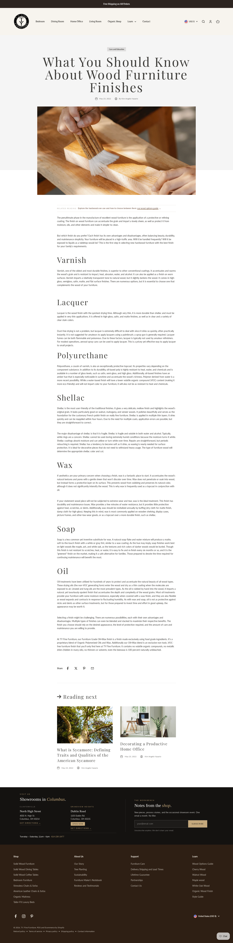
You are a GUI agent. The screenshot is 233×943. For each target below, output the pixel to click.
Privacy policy (51, 931)
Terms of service (35, 931)
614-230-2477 (57, 837)
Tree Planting (80, 869)
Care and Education (116, 49)
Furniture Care (138, 863)
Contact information (86, 931)
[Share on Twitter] (76, 668)
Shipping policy (67, 931)
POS (39, 927)
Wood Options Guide (202, 863)
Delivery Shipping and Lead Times (147, 869)
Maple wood (198, 880)
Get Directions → (30, 823)
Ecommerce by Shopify (54, 927)
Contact (146, 21)
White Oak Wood (201, 885)
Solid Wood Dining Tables (25, 869)
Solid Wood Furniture (23, 863)
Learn (130, 21)
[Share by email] (92, 668)
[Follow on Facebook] (15, 916)
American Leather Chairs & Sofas (29, 891)
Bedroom (40, 21)
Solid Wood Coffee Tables (25, 874)
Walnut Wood (199, 874)
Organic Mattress (21, 896)
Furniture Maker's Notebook (88, 880)
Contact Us (136, 885)
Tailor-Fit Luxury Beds (24, 902)
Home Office (76, 21)
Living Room (95, 21)
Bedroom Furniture (22, 880)
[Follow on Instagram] (24, 916)
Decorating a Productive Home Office (144, 746)
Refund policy (19, 931)
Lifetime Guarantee (140, 874)
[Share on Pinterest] (84, 668)
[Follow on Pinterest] (32, 916)
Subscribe (198, 824)
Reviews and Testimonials (86, 885)
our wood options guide (147, 208)
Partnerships (137, 880)
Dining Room (57, 21)
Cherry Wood (198, 869)
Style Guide (197, 896)
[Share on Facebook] (68, 668)
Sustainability (80, 874)
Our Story (79, 863)
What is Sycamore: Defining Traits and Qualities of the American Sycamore (84, 755)
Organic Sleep (114, 21)
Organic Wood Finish (202, 891)
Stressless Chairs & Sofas (25, 885)
